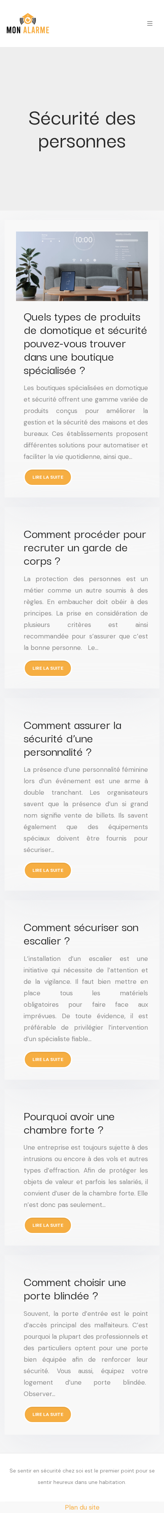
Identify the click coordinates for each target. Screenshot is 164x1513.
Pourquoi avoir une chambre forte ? (69, 1121)
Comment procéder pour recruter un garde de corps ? (85, 546)
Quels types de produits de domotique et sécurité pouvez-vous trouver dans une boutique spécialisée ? (85, 342)
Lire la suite (47, 477)
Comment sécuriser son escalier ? (81, 932)
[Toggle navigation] (149, 23)
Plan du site (82, 1507)
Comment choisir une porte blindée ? (75, 1287)
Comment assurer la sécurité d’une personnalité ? (72, 737)
